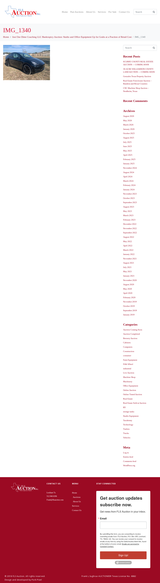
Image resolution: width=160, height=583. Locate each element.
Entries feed (128, 457)
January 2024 (129, 189)
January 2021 (129, 276)
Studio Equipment (131, 416)
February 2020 (129, 297)
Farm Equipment (130, 360)
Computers (127, 347)
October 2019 (129, 306)
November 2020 (130, 280)
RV (124, 407)
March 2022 (128, 250)
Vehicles (126, 437)
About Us (90, 12)
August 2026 (128, 116)
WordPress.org (129, 465)
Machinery (127, 381)
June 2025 (127, 146)
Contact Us (124, 12)
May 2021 (127, 271)
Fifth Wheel (128, 364)
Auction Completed (131, 334)
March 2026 (128, 125)
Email (103, 518)
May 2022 (127, 241)
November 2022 (130, 228)
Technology (128, 424)
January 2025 (129, 163)
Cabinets (127, 342)
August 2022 (128, 237)
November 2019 (130, 302)
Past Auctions (76, 12)
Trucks (126, 433)
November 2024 (130, 168)
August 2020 (128, 284)
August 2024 (128, 172)
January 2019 (129, 315)
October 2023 (129, 198)
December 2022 (129, 224)
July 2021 (127, 267)
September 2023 (130, 202)
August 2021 (128, 263)
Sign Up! (123, 555)
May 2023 (127, 211)
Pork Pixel (37, 579)
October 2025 (129, 133)
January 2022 (129, 254)
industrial (127, 368)
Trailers (126, 429)
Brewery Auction (130, 338)
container (127, 355)
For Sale (112, 12)
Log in (126, 452)
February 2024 (129, 185)
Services (102, 12)
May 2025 (127, 151)
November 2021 (130, 258)
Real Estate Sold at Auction (134, 403)
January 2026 (129, 129)
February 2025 (129, 159)
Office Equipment (130, 386)
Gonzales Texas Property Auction (137, 76)
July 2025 (127, 142)
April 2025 (127, 155)
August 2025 (128, 138)
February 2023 (129, 220)
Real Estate (128, 399)
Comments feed (129, 461)
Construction (128, 351)
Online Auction (129, 390)
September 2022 (130, 232)
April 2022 (127, 245)
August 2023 (128, 207)
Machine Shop (129, 377)
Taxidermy (127, 420)
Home (65, 12)
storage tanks (128, 411)
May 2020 (127, 289)
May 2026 (127, 120)
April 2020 (127, 293)
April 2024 (127, 176)
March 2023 (128, 215)
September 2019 (130, 310)
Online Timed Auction (132, 394)
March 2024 (128, 181)
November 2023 (130, 194)
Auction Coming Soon (132, 330)
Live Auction (128, 373)
